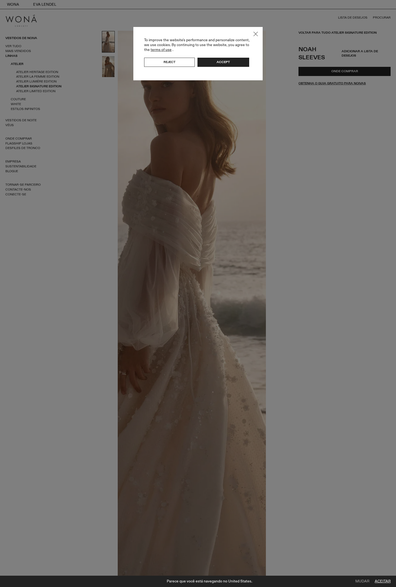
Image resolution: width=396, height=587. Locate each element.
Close (255, 34)
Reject (169, 62)
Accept (223, 62)
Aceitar (383, 581)
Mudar (362, 581)
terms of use (161, 49)
